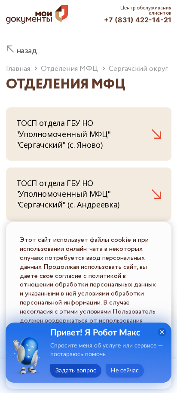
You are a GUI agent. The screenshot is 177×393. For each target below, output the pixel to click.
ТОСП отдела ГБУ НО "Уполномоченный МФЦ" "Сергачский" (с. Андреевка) (67, 194)
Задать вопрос (75, 371)
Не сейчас (125, 371)
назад (27, 51)
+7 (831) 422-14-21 (137, 19)
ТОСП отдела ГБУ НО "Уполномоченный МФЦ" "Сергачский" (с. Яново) (63, 133)
